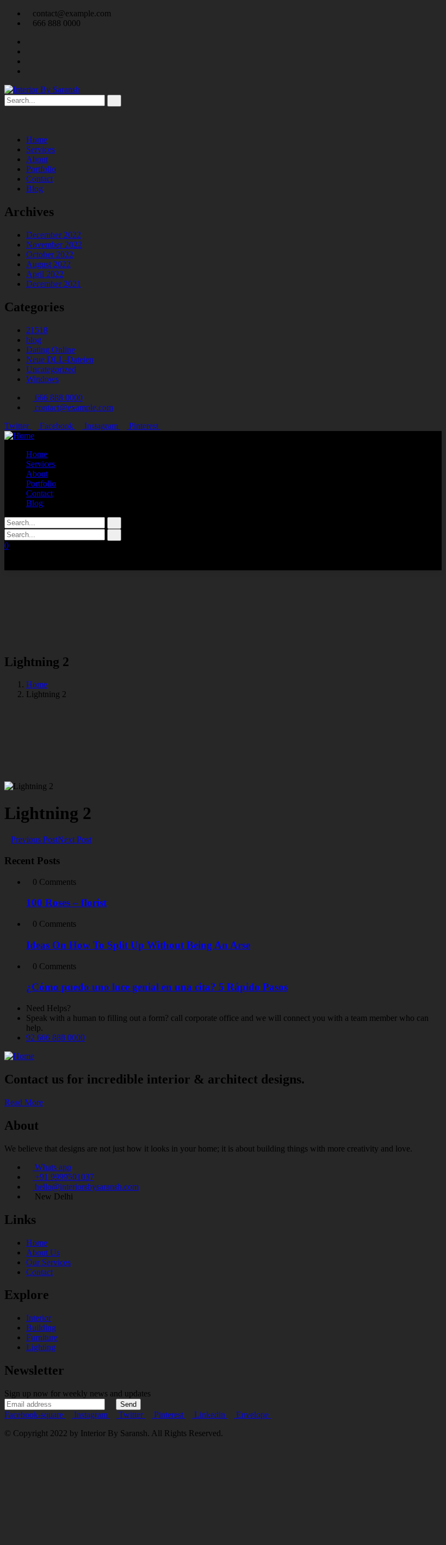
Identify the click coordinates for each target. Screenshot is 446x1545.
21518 (37, 330)
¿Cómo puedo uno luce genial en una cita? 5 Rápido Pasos (157, 987)
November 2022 (54, 244)
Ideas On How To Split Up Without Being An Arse (138, 945)
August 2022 (48, 264)
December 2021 (53, 283)
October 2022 (49, 254)
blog (33, 339)
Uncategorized (51, 369)
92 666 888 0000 (55, 1037)
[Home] (19, 435)
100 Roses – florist (66, 902)
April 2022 (45, 274)
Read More (23, 1102)
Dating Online (50, 349)
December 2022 (53, 234)
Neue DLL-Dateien (60, 359)
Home (36, 684)
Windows (42, 379)
